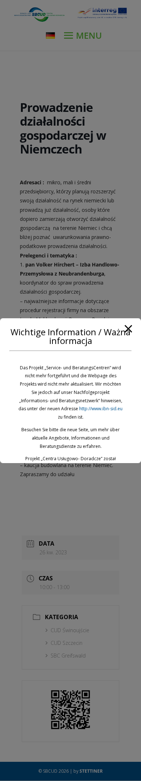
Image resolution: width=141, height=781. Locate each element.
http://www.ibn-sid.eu (101, 409)
